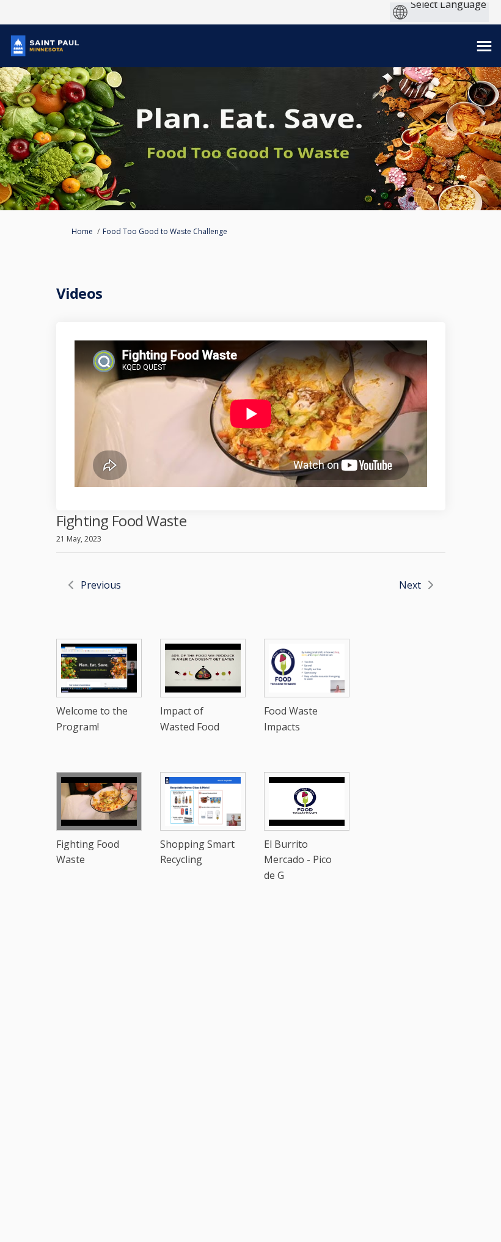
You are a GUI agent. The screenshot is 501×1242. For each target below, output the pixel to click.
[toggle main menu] (484, 46)
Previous (101, 585)
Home (82, 231)
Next (410, 585)
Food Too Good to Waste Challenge (165, 231)
